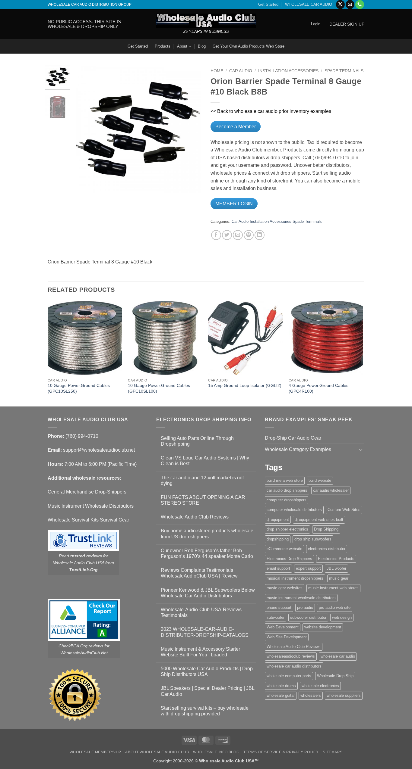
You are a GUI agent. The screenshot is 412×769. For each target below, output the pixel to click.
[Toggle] (360, 449)
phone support (279, 607)
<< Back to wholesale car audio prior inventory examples (271, 111)
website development (322, 627)
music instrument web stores (333, 588)
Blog (202, 46)
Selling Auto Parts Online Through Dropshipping (197, 441)
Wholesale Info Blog (216, 752)
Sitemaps (332, 752)
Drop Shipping (326, 529)
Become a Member (235, 126)
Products (162, 46)
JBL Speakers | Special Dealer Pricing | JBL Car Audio (207, 691)
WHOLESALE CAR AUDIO (308, 4)
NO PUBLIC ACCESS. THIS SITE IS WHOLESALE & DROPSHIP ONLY (84, 24)
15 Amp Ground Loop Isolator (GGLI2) (244, 385)
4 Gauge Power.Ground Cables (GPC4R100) (318, 388)
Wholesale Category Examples (298, 449)
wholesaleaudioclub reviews (291, 656)
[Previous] (84, 129)
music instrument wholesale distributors (301, 598)
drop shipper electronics (287, 529)
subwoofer (275, 617)
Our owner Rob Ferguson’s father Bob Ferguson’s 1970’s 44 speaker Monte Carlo (207, 553)
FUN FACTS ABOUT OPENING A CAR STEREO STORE (203, 500)
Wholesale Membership (95, 752)
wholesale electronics (320, 685)
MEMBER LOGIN (234, 203)
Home (217, 71)
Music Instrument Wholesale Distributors (91, 506)
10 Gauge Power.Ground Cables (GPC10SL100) (159, 388)
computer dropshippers (286, 500)
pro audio (305, 607)
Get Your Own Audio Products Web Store (248, 46)
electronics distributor (326, 548)
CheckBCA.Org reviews (81, 645)
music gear (338, 578)
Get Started (268, 4)
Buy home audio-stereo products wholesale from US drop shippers (207, 533)
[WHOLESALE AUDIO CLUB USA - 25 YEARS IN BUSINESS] (206, 21)
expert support (308, 568)
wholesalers (310, 695)
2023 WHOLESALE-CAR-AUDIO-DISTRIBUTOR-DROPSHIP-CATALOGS (205, 632)
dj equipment (278, 519)
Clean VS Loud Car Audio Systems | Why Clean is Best (205, 460)
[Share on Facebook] (216, 235)
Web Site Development (287, 637)
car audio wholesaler (331, 490)
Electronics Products (336, 558)
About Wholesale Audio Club (157, 752)
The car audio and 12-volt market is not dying (202, 480)
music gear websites (285, 588)
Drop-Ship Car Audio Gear (293, 438)
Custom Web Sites (344, 509)
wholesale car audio (338, 656)
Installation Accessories (288, 71)
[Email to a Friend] (238, 235)
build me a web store (285, 480)
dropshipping (278, 539)
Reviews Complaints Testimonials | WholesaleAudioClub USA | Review (199, 573)
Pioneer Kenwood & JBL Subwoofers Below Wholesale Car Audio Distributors (208, 592)
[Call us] (359, 4)
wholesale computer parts (289, 676)
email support (278, 568)
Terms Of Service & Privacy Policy (281, 752)
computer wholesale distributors (294, 509)
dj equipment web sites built (319, 519)
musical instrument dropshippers (295, 578)
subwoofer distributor (308, 617)
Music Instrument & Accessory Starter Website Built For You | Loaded (200, 651)
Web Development (283, 627)
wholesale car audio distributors (294, 666)
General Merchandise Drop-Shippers (87, 491)
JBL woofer (336, 568)
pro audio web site (334, 607)
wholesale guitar (281, 695)
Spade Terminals (344, 71)
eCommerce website (284, 548)
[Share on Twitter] (227, 235)
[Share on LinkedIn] (260, 235)
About (182, 46)
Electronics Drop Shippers (289, 558)
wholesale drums (281, 685)
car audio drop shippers (287, 490)
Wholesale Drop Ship (335, 676)
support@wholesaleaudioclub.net (99, 450)
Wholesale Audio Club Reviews (195, 516)
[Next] (191, 129)
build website (320, 480)
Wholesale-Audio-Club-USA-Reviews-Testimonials (202, 612)
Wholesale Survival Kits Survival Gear (88, 519)
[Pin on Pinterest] (249, 235)
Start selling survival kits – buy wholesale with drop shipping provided (205, 710)
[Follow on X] (340, 4)
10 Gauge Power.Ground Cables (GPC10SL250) (79, 388)
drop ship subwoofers (312, 539)
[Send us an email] (350, 4)
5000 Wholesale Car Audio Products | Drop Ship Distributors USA (207, 671)
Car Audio (240, 71)
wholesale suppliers (344, 695)
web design (342, 617)
